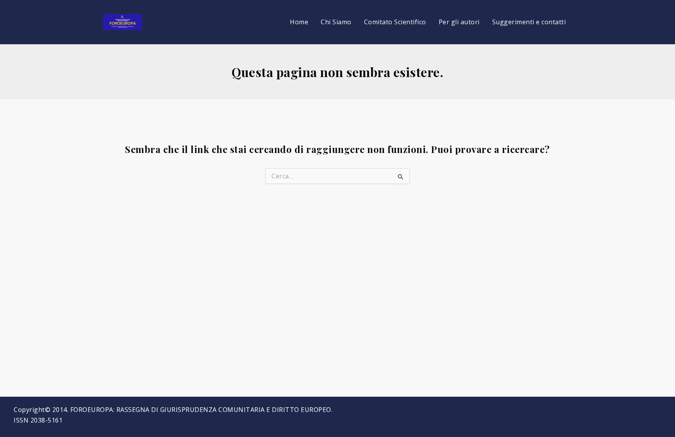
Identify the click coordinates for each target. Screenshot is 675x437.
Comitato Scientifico (395, 22)
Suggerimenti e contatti (529, 22)
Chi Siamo (336, 22)
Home (299, 22)
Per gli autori (459, 22)
